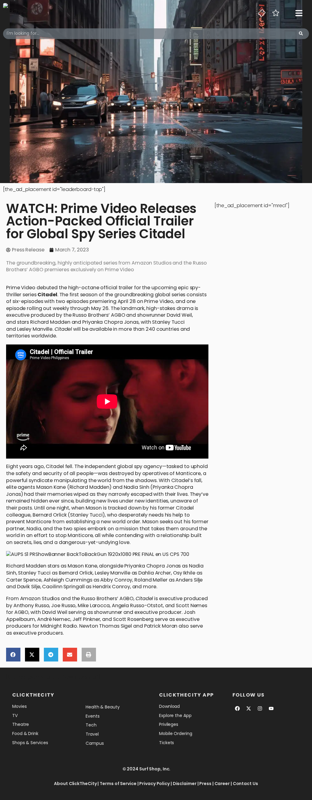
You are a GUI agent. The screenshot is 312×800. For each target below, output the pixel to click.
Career (222, 783)
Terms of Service (118, 783)
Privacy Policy (154, 783)
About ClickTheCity (75, 783)
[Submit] (301, 33)
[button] (13, 654)
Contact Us (245, 783)
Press (205, 783)
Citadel (47, 294)
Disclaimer (185, 783)
